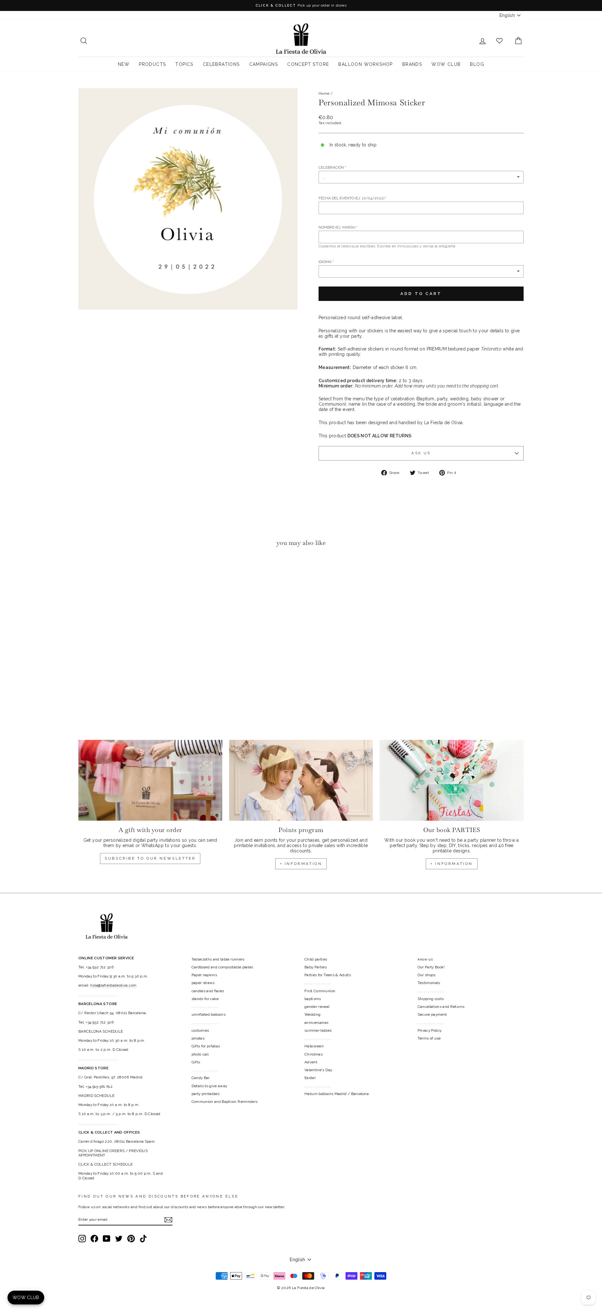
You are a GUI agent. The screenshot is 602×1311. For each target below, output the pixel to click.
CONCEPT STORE (308, 64)
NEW (123, 64)
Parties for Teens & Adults (327, 975)
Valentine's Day (318, 1070)
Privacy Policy (430, 1030)
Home (324, 93)
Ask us (420, 453)
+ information (301, 863)
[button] (84, 571)
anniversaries (316, 1022)
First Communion (319, 991)
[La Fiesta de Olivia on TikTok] (143, 1238)
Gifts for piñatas (206, 1046)
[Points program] (301, 780)
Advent (310, 1062)
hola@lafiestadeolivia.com (113, 985)
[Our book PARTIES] (452, 780)
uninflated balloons (209, 1014)
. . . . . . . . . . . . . (205, 1006)
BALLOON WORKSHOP (365, 64)
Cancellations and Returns (441, 1006)
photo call (200, 1054)
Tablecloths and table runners (218, 959)
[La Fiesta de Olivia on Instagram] (82, 1238)
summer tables (318, 1030)
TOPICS (184, 64)
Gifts (196, 1062)
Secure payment (432, 1014)
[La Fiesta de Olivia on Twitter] (119, 1238)
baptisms (312, 999)
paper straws (203, 983)
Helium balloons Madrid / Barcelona (336, 1094)
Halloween (314, 1046)
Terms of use (429, 1038)
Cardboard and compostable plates (222, 967)
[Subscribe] (168, 1220)
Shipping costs (431, 999)
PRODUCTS (152, 64)
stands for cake (205, 999)
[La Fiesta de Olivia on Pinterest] (131, 1238)
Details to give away (209, 1086)
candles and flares (208, 991)
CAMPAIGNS (263, 64)
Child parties (315, 959)
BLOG (477, 64)
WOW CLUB (446, 64)
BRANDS (412, 64)
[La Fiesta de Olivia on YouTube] (106, 1238)
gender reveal (317, 1006)
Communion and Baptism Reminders (225, 1101)
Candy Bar (201, 1078)
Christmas (313, 1054)
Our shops (427, 975)
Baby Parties (315, 967)
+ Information (451, 863)
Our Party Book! (431, 967)
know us (425, 959)
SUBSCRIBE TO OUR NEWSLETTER (150, 858)
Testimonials (429, 983)
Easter (310, 1078)
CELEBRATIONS (221, 64)
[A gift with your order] (150, 780)
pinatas (198, 1038)
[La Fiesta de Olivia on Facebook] (94, 1238)
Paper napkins (204, 975)
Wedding (312, 1014)
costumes (200, 1030)
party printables (206, 1094)
